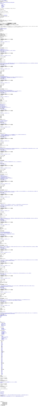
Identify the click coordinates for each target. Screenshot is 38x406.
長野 (1, 360)
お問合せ (2, 7)
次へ (0, 321)
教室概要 (2, 336)
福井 (1, 359)
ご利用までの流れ (3, 323)
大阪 (1, 347)
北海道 (2, 352)
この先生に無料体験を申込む (3, 150)
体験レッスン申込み (3, 325)
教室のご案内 (9, 2)
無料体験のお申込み (5, 2)
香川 (1, 367)
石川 (1, 358)
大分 (1, 372)
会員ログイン (1, 2)
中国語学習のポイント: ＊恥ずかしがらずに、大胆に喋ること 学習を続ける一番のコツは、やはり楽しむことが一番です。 (7, 50)
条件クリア (1, 14)
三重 (1, 348)
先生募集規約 (2, 333)
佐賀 (1, 370)
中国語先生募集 (2, 3)
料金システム (2, 324)
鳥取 (1, 363)
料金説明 (2, 5)
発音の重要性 (2, 328)
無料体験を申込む (2, 9)
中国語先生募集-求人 (3, 331)
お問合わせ (2, 339)
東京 (1, 342)
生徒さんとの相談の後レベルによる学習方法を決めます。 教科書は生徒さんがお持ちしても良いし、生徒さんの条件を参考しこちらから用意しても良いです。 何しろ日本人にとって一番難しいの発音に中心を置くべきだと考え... (11, 91)
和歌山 (2, 350)
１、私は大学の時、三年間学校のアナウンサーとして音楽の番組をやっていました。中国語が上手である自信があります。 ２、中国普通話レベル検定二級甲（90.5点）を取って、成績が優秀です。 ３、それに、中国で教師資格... (13, 135)
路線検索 (4, 28)
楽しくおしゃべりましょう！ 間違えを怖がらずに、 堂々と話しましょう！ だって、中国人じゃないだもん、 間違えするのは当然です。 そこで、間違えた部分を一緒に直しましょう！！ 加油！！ (5, 106)
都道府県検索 (1, 28)
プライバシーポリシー (3, 337)
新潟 (1, 357)
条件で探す (1, 29)
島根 (1, 364)
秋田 (1, 354)
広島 (1, 365)
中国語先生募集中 (12, 2)
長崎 (1, 371)
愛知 (1, 362)
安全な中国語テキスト (3, 329)
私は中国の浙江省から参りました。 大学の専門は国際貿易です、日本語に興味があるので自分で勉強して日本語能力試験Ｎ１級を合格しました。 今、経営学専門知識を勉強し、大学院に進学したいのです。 (12, 77)
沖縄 (1, 374)
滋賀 (1, 349)
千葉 (1, 343)
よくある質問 (2, 6)
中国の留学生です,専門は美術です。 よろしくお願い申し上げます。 (4, 121)
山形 (1, 355)
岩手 (1, 353)
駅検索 (6, 28)
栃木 (1, 345)
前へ (0, 316)
